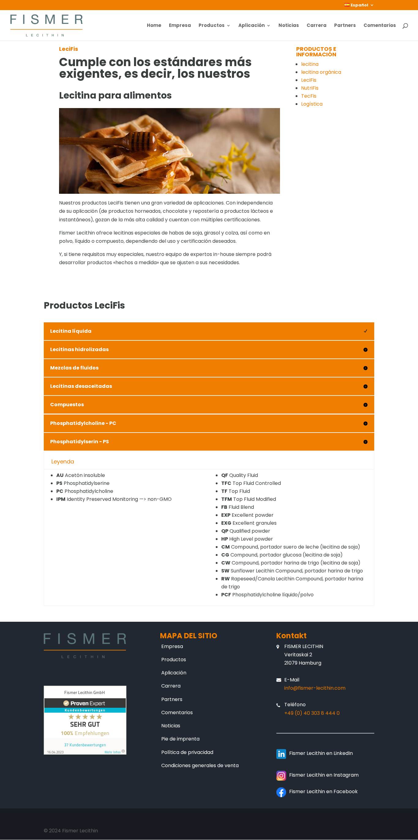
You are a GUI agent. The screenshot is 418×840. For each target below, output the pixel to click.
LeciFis (308, 80)
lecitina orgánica (321, 72)
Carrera (317, 25)
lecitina (310, 64)
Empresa (180, 25)
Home (154, 25)
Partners (345, 25)
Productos (212, 25)
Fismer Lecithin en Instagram (324, 774)
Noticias (288, 25)
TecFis (308, 95)
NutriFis (310, 88)
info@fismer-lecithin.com (314, 688)
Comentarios (380, 25)
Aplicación (251, 25)
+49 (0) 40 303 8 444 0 (312, 713)
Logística (312, 103)
